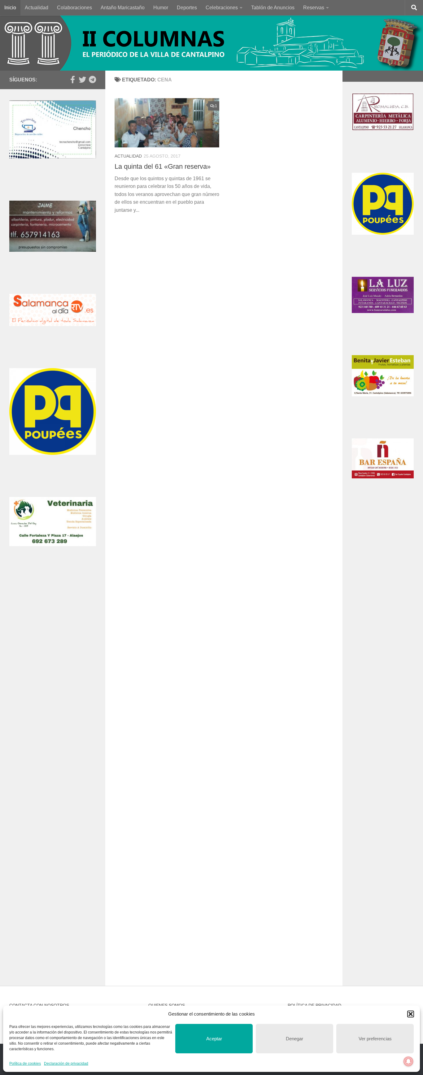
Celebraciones (222, 7)
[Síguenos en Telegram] (92, 79)
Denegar (294, 1038)
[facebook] (72, 79)
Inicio (10, 7)
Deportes (187, 7)
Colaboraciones (74, 7)
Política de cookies (25, 1063)
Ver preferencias (375, 1038)
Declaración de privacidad (66, 1063)
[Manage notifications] (408, 1061)
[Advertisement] (52, 679)
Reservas (313, 7)
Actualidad (36, 7)
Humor (160, 7)
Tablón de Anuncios (272, 7)
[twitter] (82, 79)
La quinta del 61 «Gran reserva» (163, 166)
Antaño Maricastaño (123, 7)
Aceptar (214, 1038)
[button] (411, 1014)
